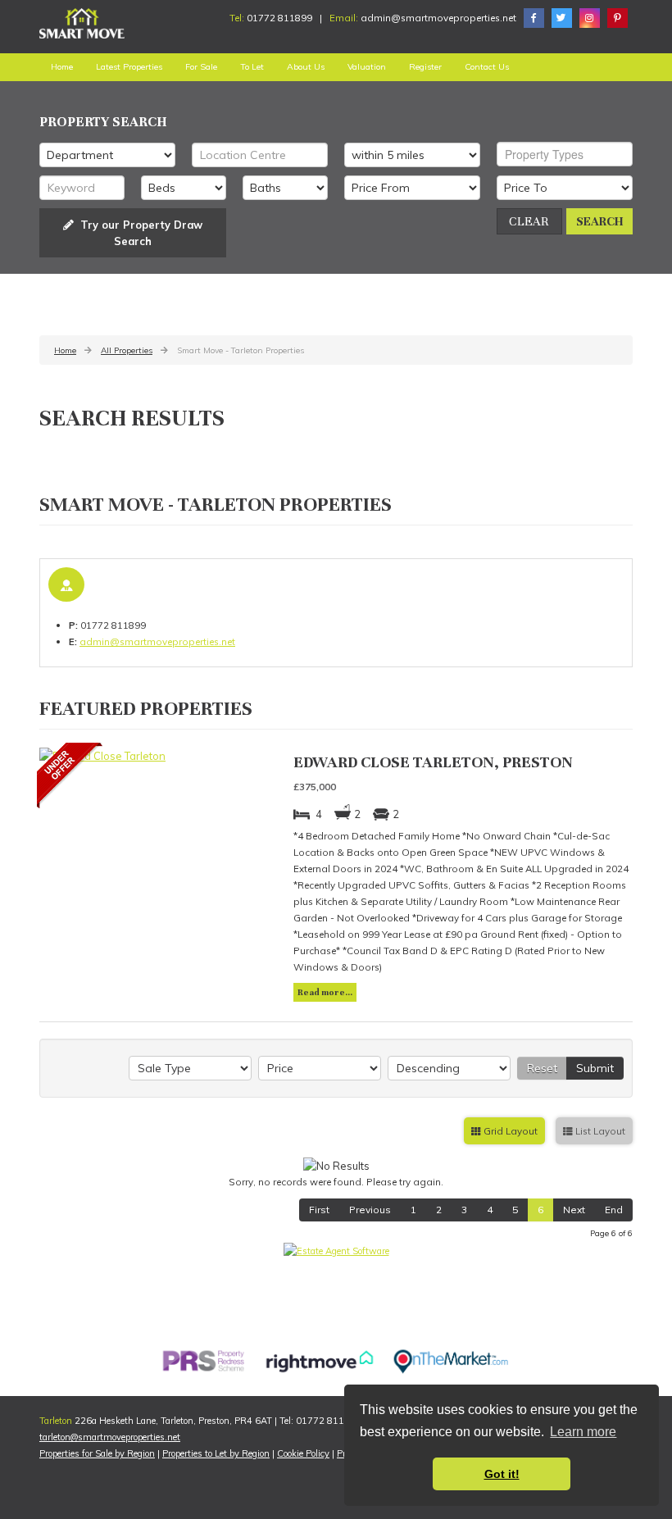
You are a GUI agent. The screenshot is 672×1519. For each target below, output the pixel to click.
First (319, 1209)
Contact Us (487, 66)
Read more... (324, 992)
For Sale (201, 66)
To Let (252, 66)
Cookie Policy (303, 1453)
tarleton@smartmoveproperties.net (109, 1437)
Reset (542, 1068)
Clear (529, 221)
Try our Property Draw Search (138, 233)
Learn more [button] (583, 1432)
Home (62, 66)
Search (600, 221)
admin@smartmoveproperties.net (440, 17)
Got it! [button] (502, 1473)
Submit (595, 1068)
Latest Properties (129, 66)
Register (425, 66)
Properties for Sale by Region (97, 1453)
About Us (306, 66)
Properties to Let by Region (216, 1453)
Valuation (366, 66)
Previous (370, 1209)
